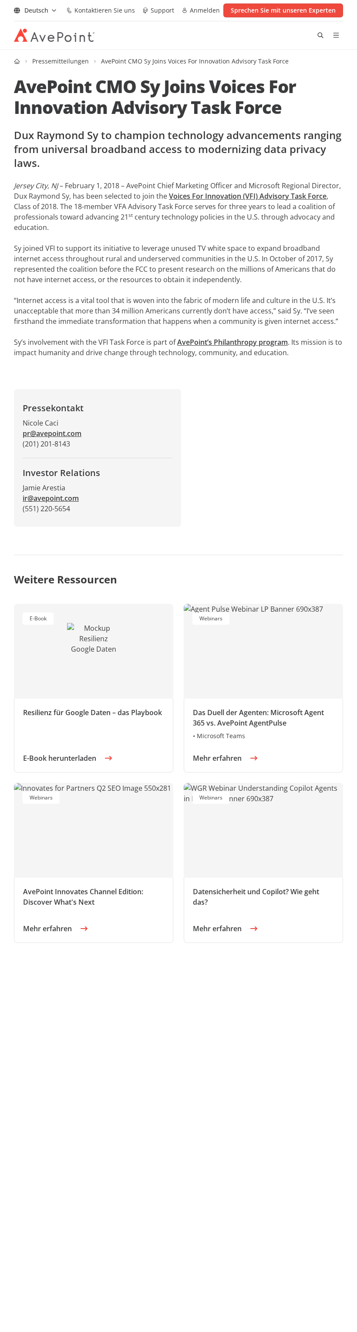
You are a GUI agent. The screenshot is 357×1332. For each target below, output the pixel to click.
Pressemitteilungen (60, 61)
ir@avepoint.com (51, 498)
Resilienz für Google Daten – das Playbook (92, 712)
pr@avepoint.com (52, 433)
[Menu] (336, 35)
